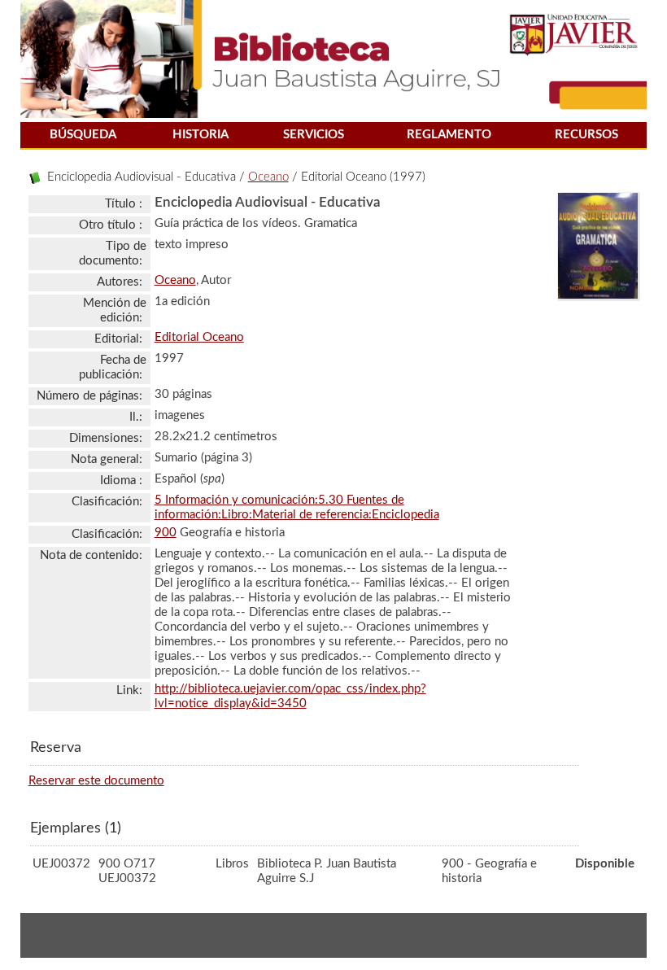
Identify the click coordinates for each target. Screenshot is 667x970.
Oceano (268, 177)
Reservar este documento (96, 781)
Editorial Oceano (199, 337)
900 (166, 533)
